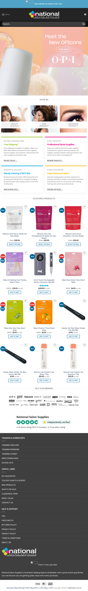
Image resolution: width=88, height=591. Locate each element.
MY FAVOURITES (8, 476)
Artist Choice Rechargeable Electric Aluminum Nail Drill (44, 281)
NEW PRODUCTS (9, 485)
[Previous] (5, 61)
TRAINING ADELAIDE (10, 445)
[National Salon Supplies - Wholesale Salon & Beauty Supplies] (44, 14)
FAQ (3, 516)
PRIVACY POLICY (9, 529)
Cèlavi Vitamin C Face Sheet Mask (44, 329)
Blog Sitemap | (20, 588)
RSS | (28, 588)
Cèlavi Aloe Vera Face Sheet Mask (14, 329)
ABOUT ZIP (6, 542)
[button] (6, 14)
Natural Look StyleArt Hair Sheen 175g (44, 373)
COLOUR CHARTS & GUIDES (13, 480)
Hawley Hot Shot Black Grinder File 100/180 (73, 329)
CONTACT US (7, 503)
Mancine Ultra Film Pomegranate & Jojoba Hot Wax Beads (44, 236)
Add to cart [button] (14, 292)
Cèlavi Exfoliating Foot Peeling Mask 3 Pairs (14, 281)
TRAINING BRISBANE (10, 449)
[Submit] (83, 24)
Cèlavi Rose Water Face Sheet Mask (73, 281)
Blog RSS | (34, 588)
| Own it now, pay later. (47, 565)
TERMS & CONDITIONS (11, 538)
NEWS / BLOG (7, 498)
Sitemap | (10, 588)
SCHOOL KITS (7, 463)
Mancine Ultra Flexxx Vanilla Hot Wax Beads (15, 235)
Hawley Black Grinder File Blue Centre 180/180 (14, 373)
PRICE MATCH (7, 520)
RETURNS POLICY (9, 525)
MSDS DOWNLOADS (10, 458)
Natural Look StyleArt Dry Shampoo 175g (73, 373)
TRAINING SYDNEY (9, 454)
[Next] (83, 61)
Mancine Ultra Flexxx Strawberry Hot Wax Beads (73, 235)
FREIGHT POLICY (9, 534)
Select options (14, 244)
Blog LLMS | (49, 588)
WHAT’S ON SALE (9, 489)
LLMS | (41, 588)
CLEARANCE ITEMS (10, 494)
